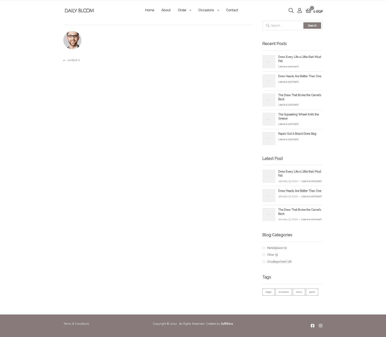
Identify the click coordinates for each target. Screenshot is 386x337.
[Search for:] (292, 25)
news (299, 292)
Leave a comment (288, 66)
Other (270, 254)
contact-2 (73, 60)
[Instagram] (321, 326)
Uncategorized (276, 261)
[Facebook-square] (313, 326)
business (284, 292)
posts (312, 292)
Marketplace (275, 248)
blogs (268, 292)
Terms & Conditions (76, 323)
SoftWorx (227, 323)
